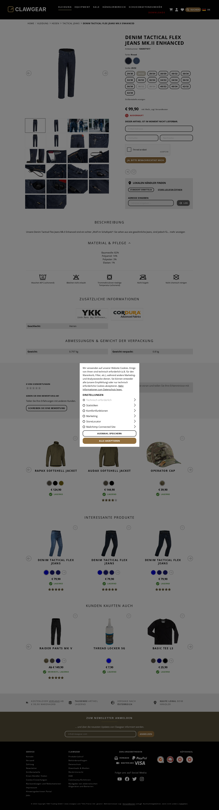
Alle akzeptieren (109, 440)
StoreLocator (93, 421)
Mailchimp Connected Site (100, 426)
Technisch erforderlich (99, 400)
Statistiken (92, 405)
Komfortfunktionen (97, 410)
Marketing (92, 416)
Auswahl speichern (109, 433)
